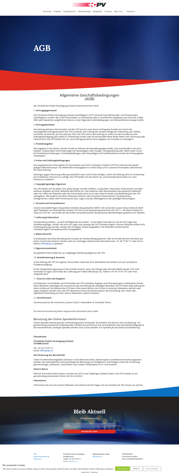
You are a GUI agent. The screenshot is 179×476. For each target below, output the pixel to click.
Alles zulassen (122, 469)
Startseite (47, 12)
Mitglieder (97, 12)
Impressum (37, 459)
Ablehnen (136, 469)
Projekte (57, 12)
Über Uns (118, 12)
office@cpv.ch (47, 243)
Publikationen (69, 12)
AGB (35, 454)
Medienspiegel (84, 12)
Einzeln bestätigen (152, 469)
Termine (108, 12)
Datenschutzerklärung (41, 457)
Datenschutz (85, 472)
